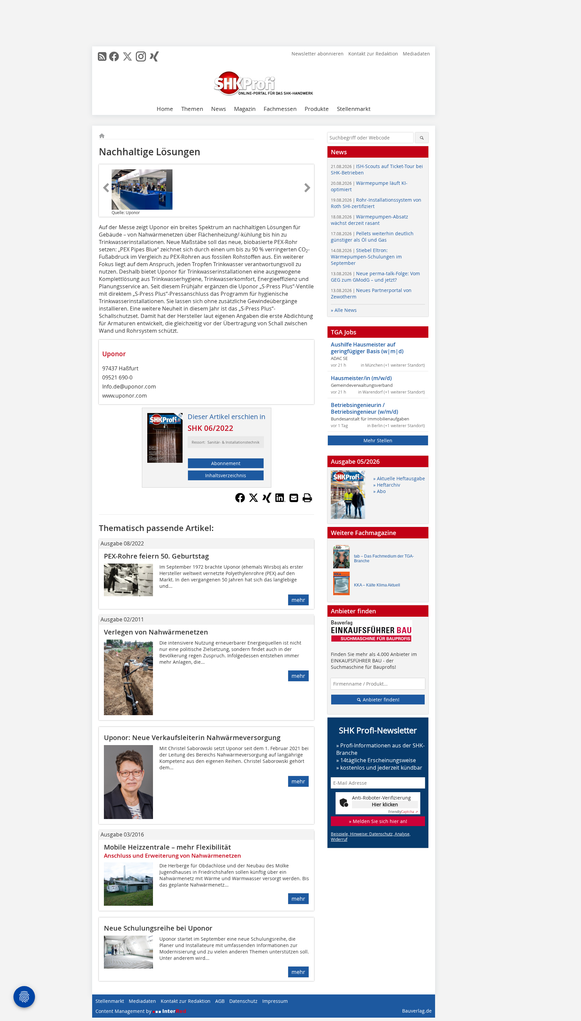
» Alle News (344, 310)
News (218, 109)
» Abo (379, 491)
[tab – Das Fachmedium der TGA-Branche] (343, 558)
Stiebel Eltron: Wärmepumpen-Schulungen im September (366, 256)
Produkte (317, 109)
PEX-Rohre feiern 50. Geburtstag (156, 556)
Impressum (275, 1001)
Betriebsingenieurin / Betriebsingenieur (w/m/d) (364, 408)
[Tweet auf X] (253, 500)
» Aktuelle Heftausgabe (399, 478)
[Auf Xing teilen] (267, 500)
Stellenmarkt (354, 109)
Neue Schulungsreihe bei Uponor (158, 928)
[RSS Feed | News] (102, 56)
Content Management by (124, 1011)
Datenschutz (243, 1001)
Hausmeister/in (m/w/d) (361, 378)
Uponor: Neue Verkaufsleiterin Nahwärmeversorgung (192, 737)
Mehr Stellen (377, 440)
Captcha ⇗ (403, 812)
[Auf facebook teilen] (240, 500)
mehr (298, 600)
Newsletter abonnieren (318, 53)
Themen (192, 109)
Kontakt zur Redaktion (373, 53)
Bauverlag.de (417, 1011)
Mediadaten (416, 53)
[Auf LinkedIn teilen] (280, 500)
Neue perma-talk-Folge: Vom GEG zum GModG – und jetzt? (375, 276)
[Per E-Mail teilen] (294, 497)
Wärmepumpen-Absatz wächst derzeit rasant (369, 219)
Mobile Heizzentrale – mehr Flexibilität (167, 847)
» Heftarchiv (386, 485)
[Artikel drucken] (307, 497)
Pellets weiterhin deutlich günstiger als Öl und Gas (372, 236)
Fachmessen (280, 109)
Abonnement (225, 463)
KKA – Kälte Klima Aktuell (377, 585)
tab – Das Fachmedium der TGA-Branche (384, 558)
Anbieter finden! (380, 699)
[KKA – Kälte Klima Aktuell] (343, 585)
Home (165, 109)
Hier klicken (385, 804)
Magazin (245, 109)
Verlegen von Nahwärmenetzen (156, 632)
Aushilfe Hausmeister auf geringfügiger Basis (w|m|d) (367, 348)
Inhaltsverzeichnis (225, 475)
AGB (220, 1001)
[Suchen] (421, 137)
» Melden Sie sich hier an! (378, 821)
